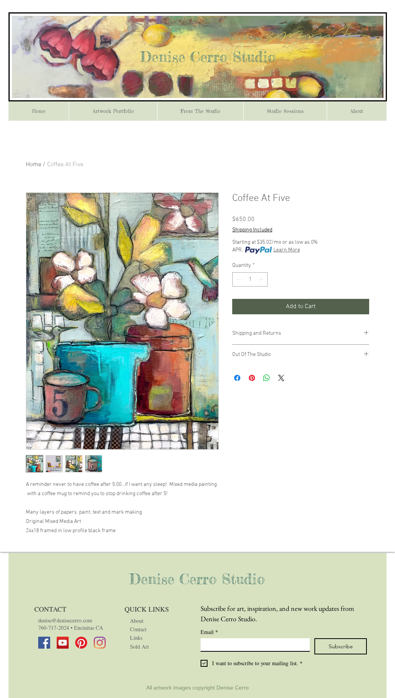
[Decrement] (238, 279)
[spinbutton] (250, 279)
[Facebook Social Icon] (44, 643)
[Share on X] (281, 378)
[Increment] (262, 279)
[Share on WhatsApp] (266, 378)
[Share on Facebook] (237, 378)
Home (33, 165)
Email (209, 632)
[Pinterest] (81, 643)
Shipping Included (252, 230)
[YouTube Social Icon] (63, 643)
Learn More (286, 250)
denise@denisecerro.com (65, 620)
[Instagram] (100, 643)
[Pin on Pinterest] (252, 378)
